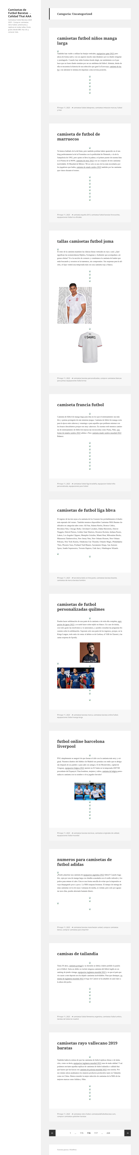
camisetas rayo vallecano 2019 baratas (87, 1045)
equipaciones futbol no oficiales (69, 217)
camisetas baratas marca (83, 715)
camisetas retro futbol (82, 1114)
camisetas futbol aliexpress (83, 108)
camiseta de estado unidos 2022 (89, 167)
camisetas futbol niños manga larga (87, 40)
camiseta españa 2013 (81, 215)
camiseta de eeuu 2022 (85, 161)
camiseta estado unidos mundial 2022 (106, 433)
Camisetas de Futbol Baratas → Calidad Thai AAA (20, 13)
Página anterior (52, 1133)
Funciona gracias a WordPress (67, 1150)
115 (82, 1133)
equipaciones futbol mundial (68, 835)
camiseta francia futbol (80, 404)
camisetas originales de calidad (107, 833)
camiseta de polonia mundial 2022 (93, 1070)
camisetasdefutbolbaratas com (103, 1114)
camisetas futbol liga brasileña (85, 484)
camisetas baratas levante (107, 578)
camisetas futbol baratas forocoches (105, 215)
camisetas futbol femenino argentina (87, 1016)
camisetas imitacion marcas (106, 108)
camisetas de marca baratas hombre (71, 580)
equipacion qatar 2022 (105, 53)
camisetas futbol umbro (112, 1016)
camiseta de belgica (109, 771)
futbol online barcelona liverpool (81, 744)
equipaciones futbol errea (76, 381)
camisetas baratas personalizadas (86, 378)
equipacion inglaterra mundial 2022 (92, 972)
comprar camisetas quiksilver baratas (71, 1116)
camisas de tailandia (77, 953)
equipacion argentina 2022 (93, 875)
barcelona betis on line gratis (84, 578)
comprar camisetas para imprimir (76, 930)
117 (96, 1133)
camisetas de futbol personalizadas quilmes (81, 607)
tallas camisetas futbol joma (85, 241)
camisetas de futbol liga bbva (86, 510)
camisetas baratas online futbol (106, 715)
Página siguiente (127, 1133)
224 (109, 1133)
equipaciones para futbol (78, 486)
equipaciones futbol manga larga (70, 717)
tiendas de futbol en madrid (68, 1019)
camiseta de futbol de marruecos (78, 136)
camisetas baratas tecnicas (83, 833)
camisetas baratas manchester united (88, 927)
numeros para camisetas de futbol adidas (84, 862)
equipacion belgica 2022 (74, 768)
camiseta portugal (76, 966)
